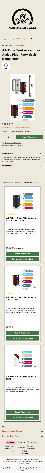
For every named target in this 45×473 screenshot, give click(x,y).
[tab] (22, 157)
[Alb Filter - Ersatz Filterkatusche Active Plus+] (22, 280)
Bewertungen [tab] (7, 165)
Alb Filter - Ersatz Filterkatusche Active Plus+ (21, 298)
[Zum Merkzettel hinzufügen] (35, 207)
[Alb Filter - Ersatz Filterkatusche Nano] (22, 359)
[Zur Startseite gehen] (22, 19)
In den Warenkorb (29, 137)
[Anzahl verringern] (4, 137)
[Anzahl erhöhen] (13, 137)
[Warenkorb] (40, 39)
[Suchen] (13, 39)
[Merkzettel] (18, 39)
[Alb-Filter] (22, 66)
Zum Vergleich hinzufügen (22, 259)
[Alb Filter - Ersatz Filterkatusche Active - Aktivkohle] (22, 200)
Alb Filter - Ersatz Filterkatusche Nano (21, 377)
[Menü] (4, 39)
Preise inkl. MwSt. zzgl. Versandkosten (15, 127)
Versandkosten (7, 461)
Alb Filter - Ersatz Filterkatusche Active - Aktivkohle (21, 219)
